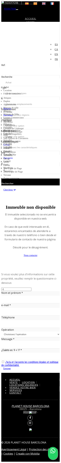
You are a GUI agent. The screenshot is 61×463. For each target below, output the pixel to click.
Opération (7, 330)
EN (56, 54)
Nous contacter (30, 255)
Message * (7, 339)
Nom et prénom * (12, 293)
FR (43, 43)
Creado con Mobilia (28, 453)
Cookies (8, 453)
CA (56, 49)
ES (56, 44)
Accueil (30, 18)
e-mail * (6, 305)
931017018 (10, 8)
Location (30, 26)
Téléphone (8, 317)
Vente (30, 22)
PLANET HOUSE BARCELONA (30, 406)
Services (30, 36)
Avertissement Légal (13, 449)
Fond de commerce (30, 29)
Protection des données (43, 449)
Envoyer (7, 368)
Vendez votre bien (30, 33)
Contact (31, 40)
